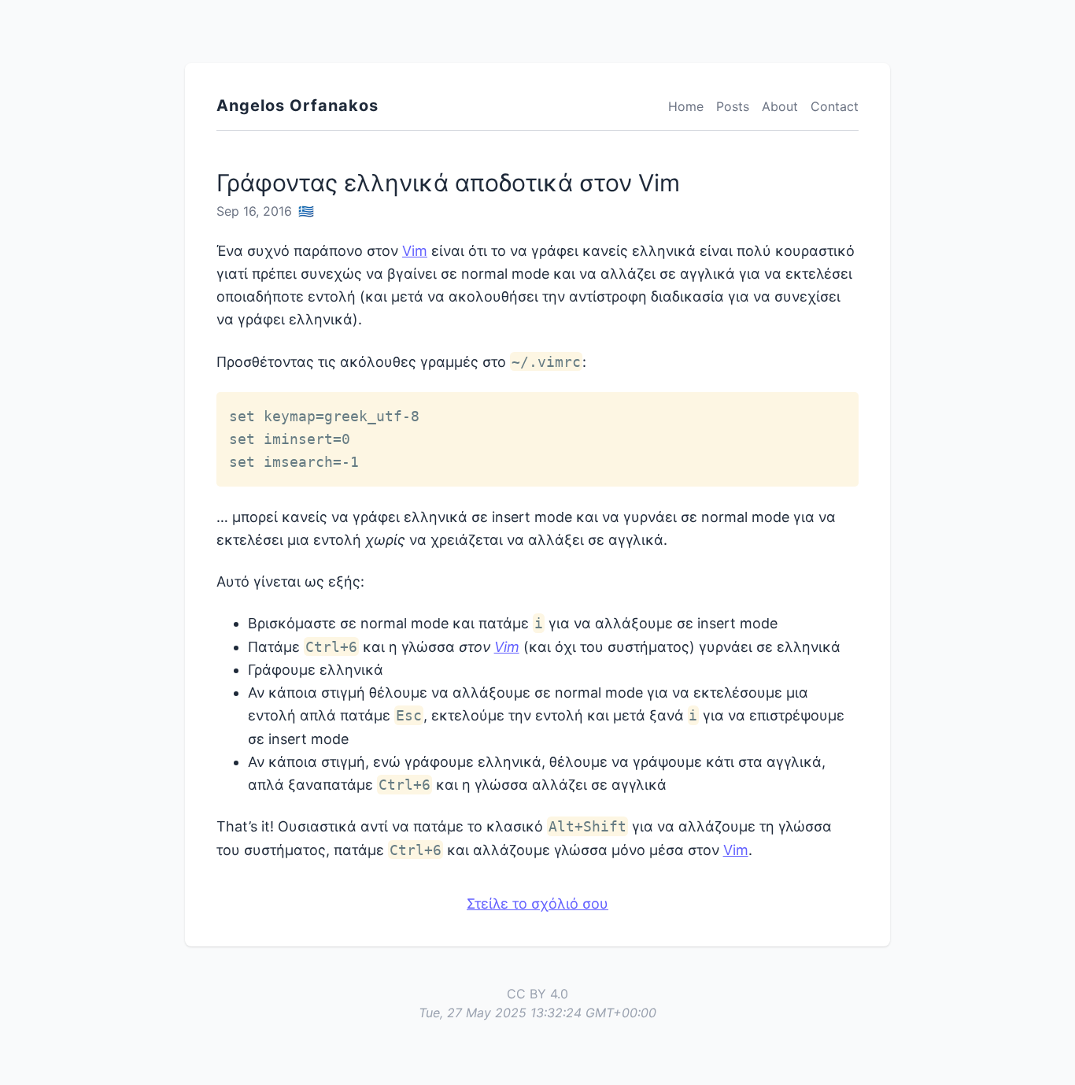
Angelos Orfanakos (297, 105)
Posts (732, 106)
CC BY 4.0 (537, 994)
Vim (414, 251)
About (780, 106)
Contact (835, 106)
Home (686, 106)
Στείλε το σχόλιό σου (537, 903)
